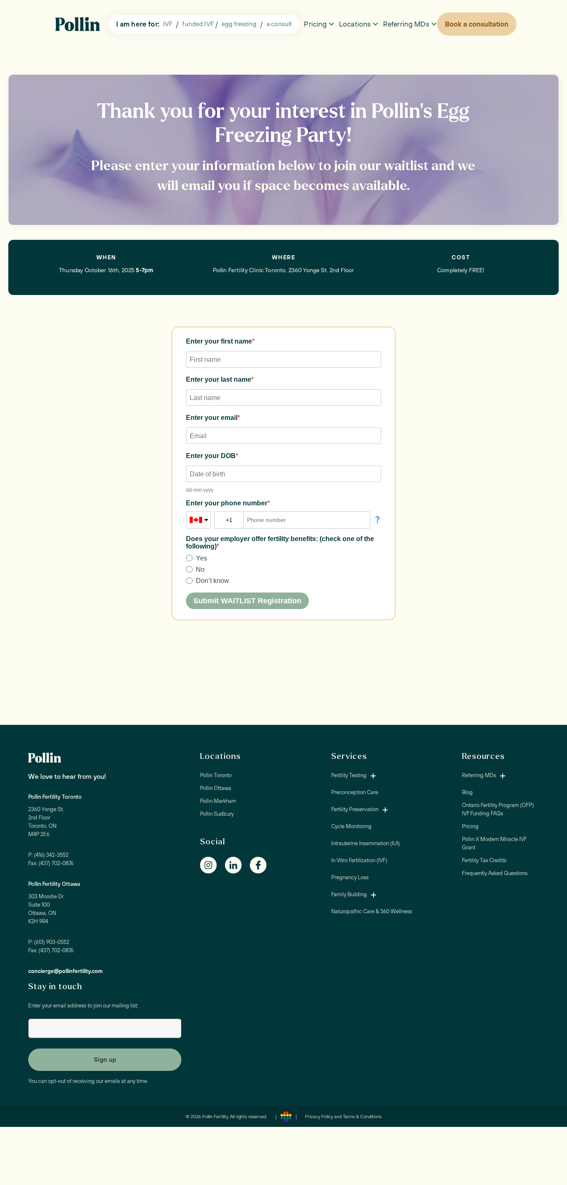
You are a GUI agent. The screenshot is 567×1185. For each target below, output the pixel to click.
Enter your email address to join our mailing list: (83, 1005)
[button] (279, 24)
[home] (80, 24)
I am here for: (137, 24)
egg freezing (239, 23)
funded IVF (198, 23)
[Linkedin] (237, 865)
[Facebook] (262, 865)
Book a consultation (476, 24)
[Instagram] (212, 865)
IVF (167, 23)
